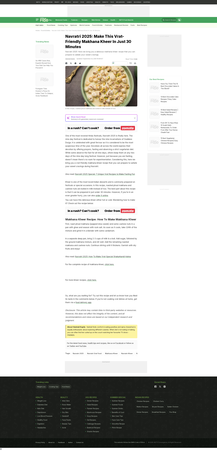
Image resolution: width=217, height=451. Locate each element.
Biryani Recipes (158, 407)
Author (70, 442)
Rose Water (66, 405)
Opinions (73, 25)
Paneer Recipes (93, 408)
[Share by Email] (130, 63)
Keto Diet (40, 408)
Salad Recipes (92, 405)
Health (113, 20)
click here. (109, 264)
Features (74, 20)
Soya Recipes (92, 416)
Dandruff (65, 416)
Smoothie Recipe (118, 424)
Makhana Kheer (111, 353)
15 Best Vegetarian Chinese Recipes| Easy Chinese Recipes (169, 140)
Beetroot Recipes (93, 428)
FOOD (82, 2)
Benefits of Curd (118, 412)
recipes (103, 343)
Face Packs (66, 420)
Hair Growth (66, 408)
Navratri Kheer (127, 353)
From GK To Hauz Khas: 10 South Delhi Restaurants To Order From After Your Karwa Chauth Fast (169, 127)
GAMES (129, 2)
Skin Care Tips (117, 416)
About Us (51, 442)
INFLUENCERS (120, 2)
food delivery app (83, 302)
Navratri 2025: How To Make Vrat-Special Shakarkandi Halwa (103, 256)
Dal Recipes (91, 420)
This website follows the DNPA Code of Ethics (129, 442)
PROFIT (57, 2)
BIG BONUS (137, 2)
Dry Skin (65, 412)
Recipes (85, 20)
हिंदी (62, 2)
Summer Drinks (117, 408)
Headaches (41, 428)
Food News (51, 25)
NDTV (38, 2)
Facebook (120, 343)
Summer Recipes (118, 401)
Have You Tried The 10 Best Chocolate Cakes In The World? (170, 86)
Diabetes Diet (42, 405)
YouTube (82, 346)
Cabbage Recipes (94, 424)
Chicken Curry (158, 401)
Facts (133, 25)
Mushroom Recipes (94, 412)
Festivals (108, 25)
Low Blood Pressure (44, 416)
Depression (41, 412)
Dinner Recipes (92, 401)
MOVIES (75, 2)
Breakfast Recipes (159, 412)
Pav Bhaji (172, 412)
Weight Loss (41, 387)
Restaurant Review (121, 25)
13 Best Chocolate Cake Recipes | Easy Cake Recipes (169, 99)
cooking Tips (63, 25)
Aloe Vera (66, 401)
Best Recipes (142, 25)
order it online (102, 195)
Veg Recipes (91, 397)
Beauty (64, 397)
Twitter (72, 346)
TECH (112, 2)
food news (82, 343)
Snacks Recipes (93, 431)
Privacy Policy (40, 442)
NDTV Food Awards (126, 20)
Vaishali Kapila (70, 59)
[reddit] (80, 63)
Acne (64, 428)
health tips (92, 343)
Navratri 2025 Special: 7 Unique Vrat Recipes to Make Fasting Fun (105, 174)
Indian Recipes (142, 397)
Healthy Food (42, 420)
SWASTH (105, 2)
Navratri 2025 (78, 353)
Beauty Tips (66, 424)
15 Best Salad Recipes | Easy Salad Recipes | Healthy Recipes (169, 112)
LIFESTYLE (89, 2)
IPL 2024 (68, 2)
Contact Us (79, 442)
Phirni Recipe (117, 428)
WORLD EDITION (47, 2)
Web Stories (96, 20)
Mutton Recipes (142, 407)
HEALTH (97, 2)
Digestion (40, 424)
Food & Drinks (97, 25)
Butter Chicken (172, 407)
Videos (105, 20)
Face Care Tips (117, 420)
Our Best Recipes (156, 79)
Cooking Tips (53, 387)
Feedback (61, 442)
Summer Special (118, 397)
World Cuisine (84, 25)
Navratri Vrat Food (94, 353)
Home (38, 30)
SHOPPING (146, 2)
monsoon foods (61, 20)
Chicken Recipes (143, 401)
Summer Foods (117, 405)
